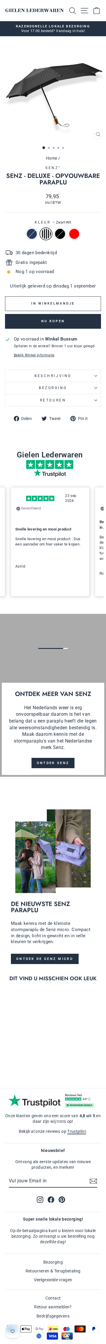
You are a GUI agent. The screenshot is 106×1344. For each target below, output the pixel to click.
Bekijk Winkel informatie (34, 355)
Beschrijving (52, 376)
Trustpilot (76, 1131)
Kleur (53, 222)
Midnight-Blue (32, 234)
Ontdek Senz (53, 763)
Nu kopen (53, 321)
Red (74, 234)
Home (51, 158)
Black (60, 234)
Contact (53, 1298)
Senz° (53, 168)
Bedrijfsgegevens (53, 1316)
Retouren (53, 400)
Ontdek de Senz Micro (44, 959)
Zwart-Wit (46, 234)
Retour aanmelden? (53, 1307)
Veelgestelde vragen (53, 1279)
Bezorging (53, 388)
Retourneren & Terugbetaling (53, 1271)
